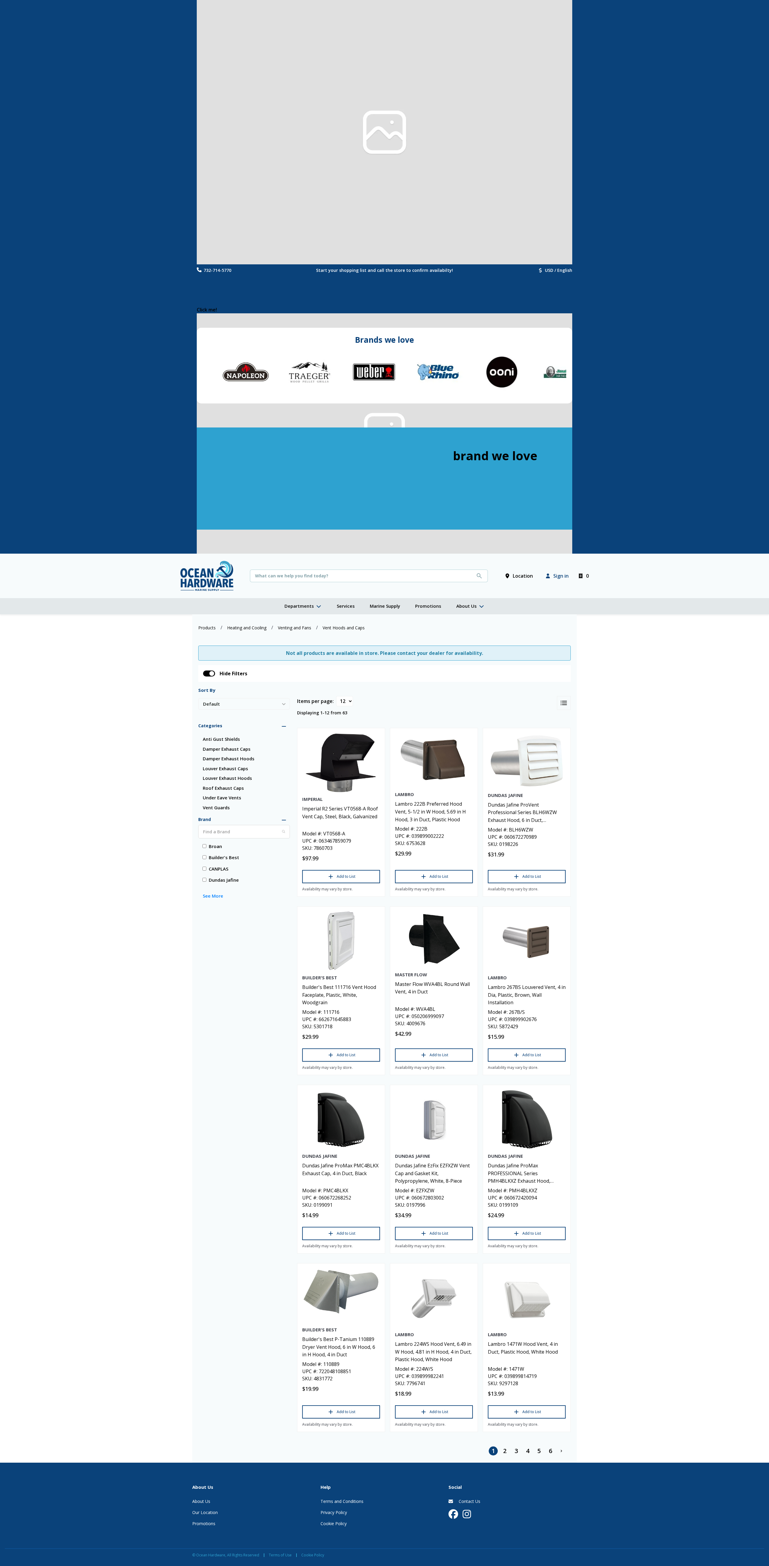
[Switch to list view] (564, 703)
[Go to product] (341, 763)
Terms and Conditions (342, 1501)
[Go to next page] (561, 1451)
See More (213, 896)
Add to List (346, 876)
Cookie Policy (334, 1523)
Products (207, 628)
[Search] (283, 831)
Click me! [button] (207, 309)
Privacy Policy (334, 1512)
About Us (201, 1501)
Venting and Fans (294, 628)
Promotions (203, 1523)
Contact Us (468, 1501)
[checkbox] (209, 673)
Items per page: (315, 701)
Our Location (205, 1512)
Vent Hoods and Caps (344, 628)
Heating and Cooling (246, 628)
